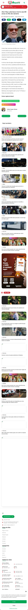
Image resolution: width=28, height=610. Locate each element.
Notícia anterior (6, 116)
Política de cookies (13, 608)
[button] (26, 591)
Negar (14, 605)
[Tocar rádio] (3, 7)
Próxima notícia (21, 116)
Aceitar (14, 601)
